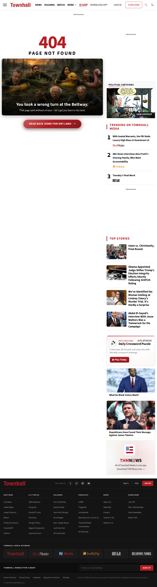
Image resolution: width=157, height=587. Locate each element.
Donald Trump (35, 512)
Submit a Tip (108, 517)
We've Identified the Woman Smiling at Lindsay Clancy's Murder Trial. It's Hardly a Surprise (140, 298)
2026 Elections (34, 502)
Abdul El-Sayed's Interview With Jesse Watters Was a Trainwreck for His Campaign (140, 320)
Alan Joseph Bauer (61, 522)
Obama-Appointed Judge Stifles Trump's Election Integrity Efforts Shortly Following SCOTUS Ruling (141, 275)
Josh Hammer (59, 528)
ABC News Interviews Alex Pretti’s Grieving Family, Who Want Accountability (130, 157)
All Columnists (59, 533)
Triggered (82, 507)
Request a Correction (52, 577)
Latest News (8, 507)
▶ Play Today (119, 359)
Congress (32, 507)
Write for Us (108, 522)
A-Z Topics (34, 495)
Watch (6, 517)
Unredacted (83, 512)
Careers (106, 512)
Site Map (66, 577)
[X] (70, 483)
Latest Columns (10, 512)
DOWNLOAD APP (98, 5)
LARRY (81, 502)
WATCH (61, 5)
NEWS (38, 5)
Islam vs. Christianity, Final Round (141, 247)
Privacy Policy (24, 577)
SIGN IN (117, 5)
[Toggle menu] (5, 5)
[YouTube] (88, 483)
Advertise (107, 507)
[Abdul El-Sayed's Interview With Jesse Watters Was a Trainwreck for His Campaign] (116, 319)
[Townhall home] (14, 483)
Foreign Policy (34, 522)
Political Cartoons (121, 84)
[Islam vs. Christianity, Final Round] (116, 251)
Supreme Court (35, 533)
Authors (7, 533)
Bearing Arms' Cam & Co (88, 517)
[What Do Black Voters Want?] (131, 380)
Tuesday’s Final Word (124, 175)
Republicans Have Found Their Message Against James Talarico (130, 434)
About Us (107, 502)
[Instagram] (76, 483)
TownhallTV (8, 528)
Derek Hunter (59, 507)
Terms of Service (10, 577)
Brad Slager (58, 517)
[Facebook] (82, 483)
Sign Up (147, 567)
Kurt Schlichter (60, 502)
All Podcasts (83, 531)
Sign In (126, 483)
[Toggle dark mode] (152, 5)
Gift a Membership (135, 507)
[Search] (146, 5)
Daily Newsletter (135, 512)
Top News (7, 502)
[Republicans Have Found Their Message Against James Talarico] (131, 415)
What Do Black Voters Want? (124, 395)
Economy (32, 517)
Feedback (36, 577)
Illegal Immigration (36, 528)
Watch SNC (132, 517)
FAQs (137, 483)
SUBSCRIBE (134, 5)
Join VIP (147, 483)
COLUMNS (49, 5)
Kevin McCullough (61, 512)
